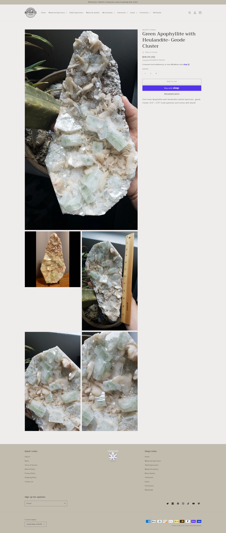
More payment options (172, 93)
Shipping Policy (30, 477)
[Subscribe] (64, 503)
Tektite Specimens (152, 465)
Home (147, 457)
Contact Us (29, 482)
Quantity (145, 69)
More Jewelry (150, 473)
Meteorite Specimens (153, 461)
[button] (189, 12)
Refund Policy (30, 469)
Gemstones (149, 477)
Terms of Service (31, 465)
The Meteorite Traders (183, 525)
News (27, 461)
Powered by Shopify (195, 525)
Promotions (149, 486)
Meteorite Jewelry (151, 469)
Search (27, 457)
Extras (147, 482)
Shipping (145, 60)
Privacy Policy (30, 473)
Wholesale (149, 490)
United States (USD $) (34, 524)
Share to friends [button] (151, 52)
